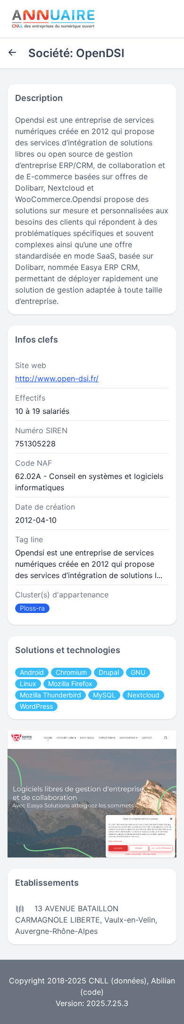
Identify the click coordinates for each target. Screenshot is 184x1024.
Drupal (109, 672)
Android (32, 672)
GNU (138, 672)
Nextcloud (143, 695)
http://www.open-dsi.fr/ (57, 378)
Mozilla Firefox (70, 684)
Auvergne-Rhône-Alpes (56, 931)
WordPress (36, 706)
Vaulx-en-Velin (129, 919)
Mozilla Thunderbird (50, 695)
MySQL (104, 695)
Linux (28, 684)
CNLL (99, 980)
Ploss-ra (32, 608)
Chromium (71, 672)
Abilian (163, 980)
